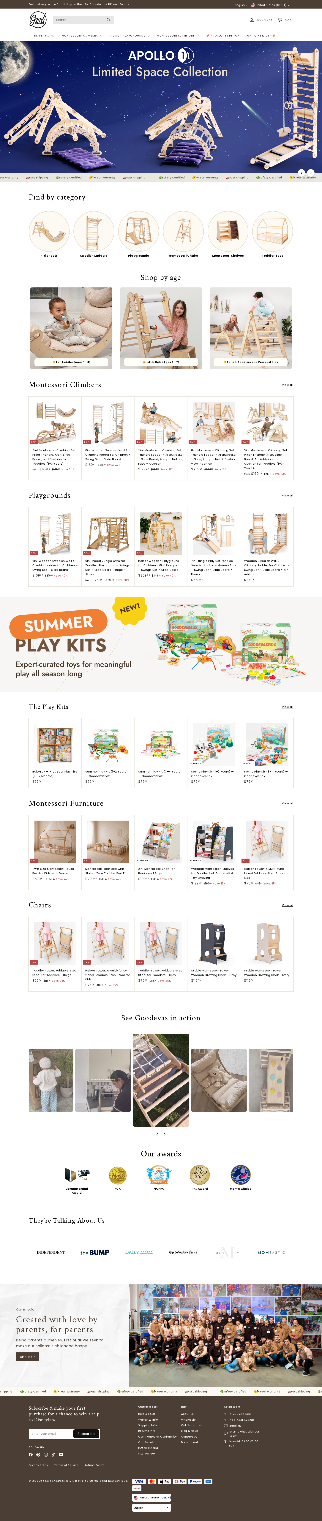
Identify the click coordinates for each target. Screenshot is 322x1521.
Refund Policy (94, 1465)
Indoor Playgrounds (128, 35)
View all (287, 385)
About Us (27, 1357)
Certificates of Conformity (157, 1436)
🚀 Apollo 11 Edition (223, 35)
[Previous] (301, 173)
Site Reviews (147, 1453)
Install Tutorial (148, 1448)
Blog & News (189, 1431)
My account (189, 1442)
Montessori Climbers (80, 35)
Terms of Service (66, 1465)
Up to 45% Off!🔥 (261, 35)
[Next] (311, 173)
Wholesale (188, 1420)
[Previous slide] (157, 1134)
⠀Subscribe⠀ (86, 1434)
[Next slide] (164, 1134)
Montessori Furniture (176, 35)
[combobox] (83, 20)
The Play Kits (43, 35)
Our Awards (146, 1442)
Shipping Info (147, 1425)
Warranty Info (148, 1420)
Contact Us (189, 1436)
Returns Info (147, 1431)
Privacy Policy (38, 1465)
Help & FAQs (146, 1414)
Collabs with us (192, 1425)
